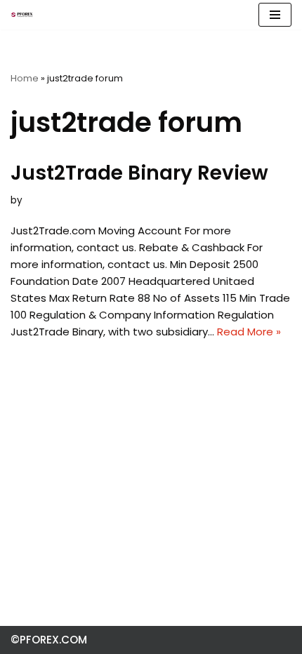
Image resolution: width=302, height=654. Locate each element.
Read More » (249, 331)
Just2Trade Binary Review (139, 173)
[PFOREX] (22, 15)
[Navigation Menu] (274, 15)
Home (25, 78)
